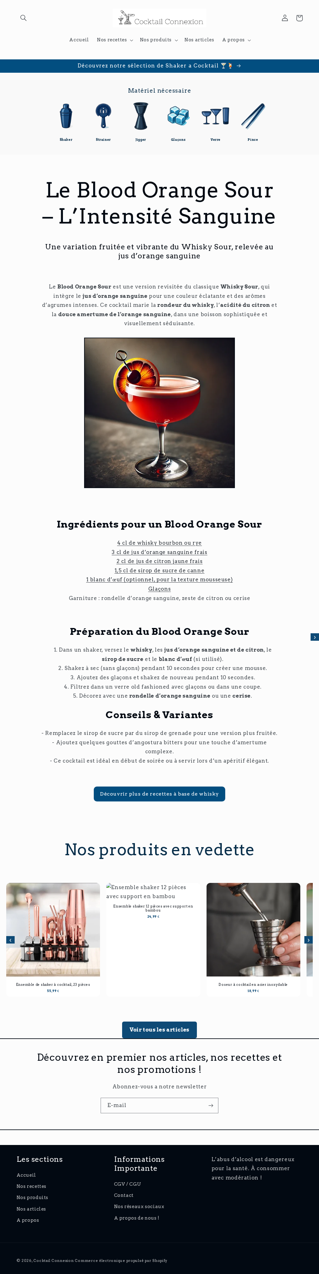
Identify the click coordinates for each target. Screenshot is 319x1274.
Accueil (26, 1175)
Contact (124, 1195)
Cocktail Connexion (54, 1260)
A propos (28, 1220)
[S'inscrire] (211, 1105)
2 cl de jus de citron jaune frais (160, 561)
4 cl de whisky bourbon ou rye (159, 543)
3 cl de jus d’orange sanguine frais (159, 552)
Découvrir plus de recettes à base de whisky (159, 794)
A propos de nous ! (137, 1218)
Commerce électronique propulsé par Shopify (121, 1260)
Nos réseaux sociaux (139, 1206)
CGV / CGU (127, 1184)
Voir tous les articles (159, 1030)
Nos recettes (32, 1186)
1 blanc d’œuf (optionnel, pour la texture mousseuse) (159, 579)
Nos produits (33, 1197)
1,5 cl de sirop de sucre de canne (160, 570)
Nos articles (31, 1209)
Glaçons (159, 589)
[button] (24, 18)
